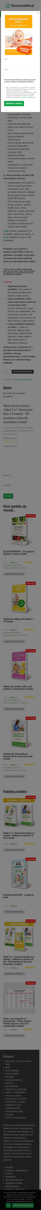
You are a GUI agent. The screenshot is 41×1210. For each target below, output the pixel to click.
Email (6, 69)
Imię (6, 59)
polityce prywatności (28, 97)
